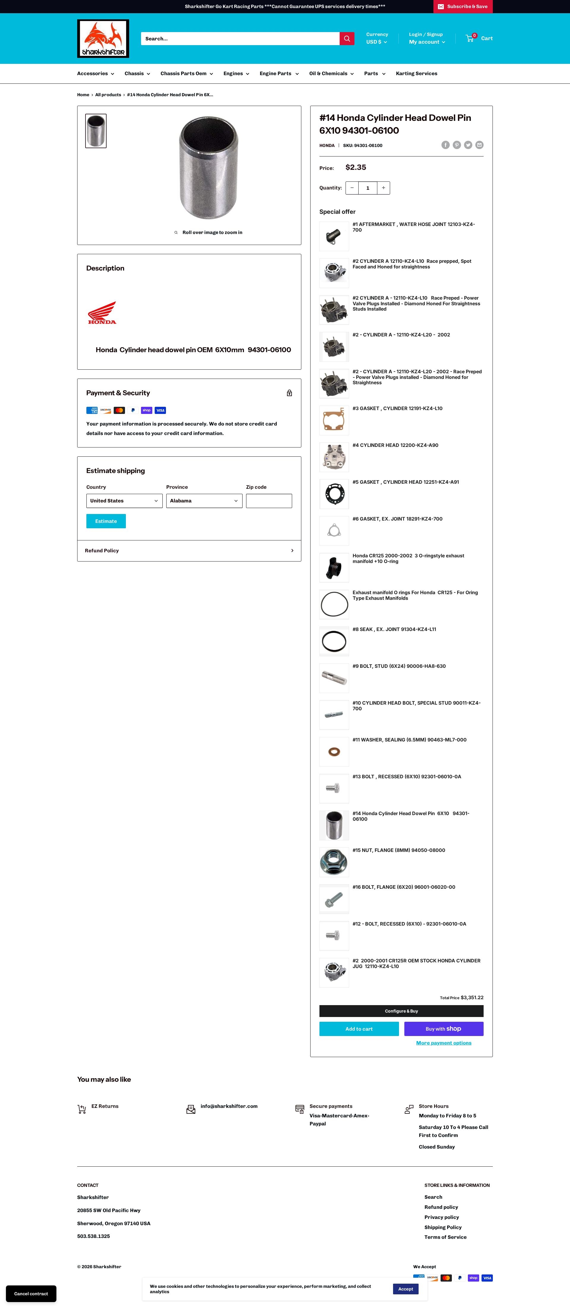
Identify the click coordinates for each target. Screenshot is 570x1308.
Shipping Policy (443, 1227)
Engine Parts (276, 73)
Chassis (134, 73)
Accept (405, 1289)
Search (433, 1197)
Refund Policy (102, 550)
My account (425, 42)
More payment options (443, 1043)
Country (96, 487)
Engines (233, 73)
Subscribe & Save (467, 6)
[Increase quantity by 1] (383, 187)
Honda (327, 145)
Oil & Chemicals (328, 73)
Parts (371, 73)
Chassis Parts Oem (184, 73)
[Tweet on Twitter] (468, 145)
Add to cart (359, 1029)
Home (83, 94)
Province (177, 487)
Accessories (92, 73)
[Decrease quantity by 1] (352, 187)
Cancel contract (31, 1293)
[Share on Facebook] (445, 145)
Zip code (256, 487)
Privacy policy (442, 1217)
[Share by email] (479, 145)
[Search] (347, 38)
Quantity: (330, 187)
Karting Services (416, 73)
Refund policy (441, 1207)
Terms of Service (446, 1237)
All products (108, 94)
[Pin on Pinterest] (457, 145)
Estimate (106, 521)
